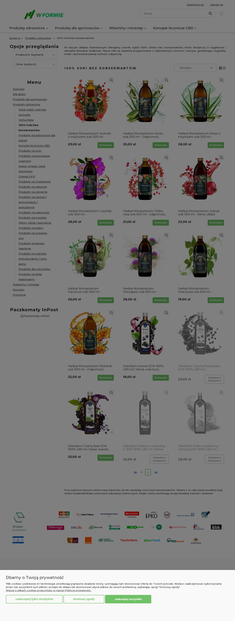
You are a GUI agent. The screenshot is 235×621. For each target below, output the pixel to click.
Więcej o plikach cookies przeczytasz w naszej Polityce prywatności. (48, 590)
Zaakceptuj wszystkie (128, 599)
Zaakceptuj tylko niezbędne (34, 599)
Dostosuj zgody (84, 599)
